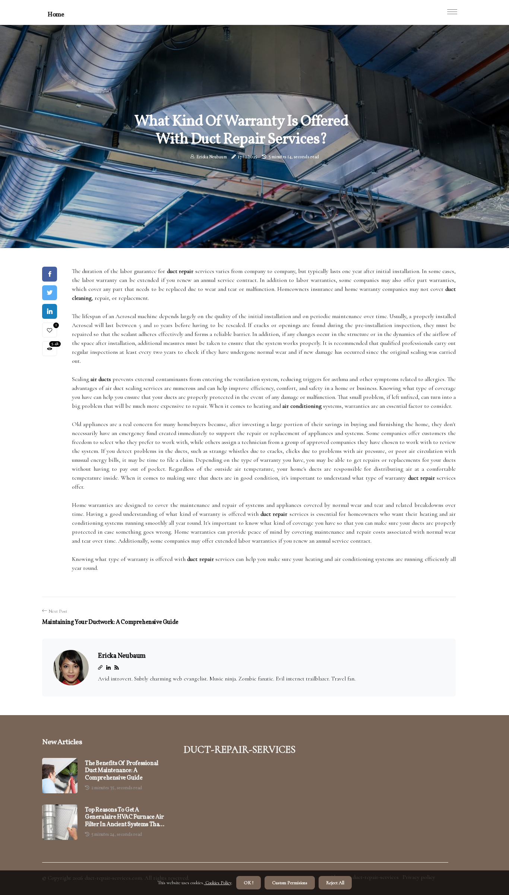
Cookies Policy (217, 883)
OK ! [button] (248, 883)
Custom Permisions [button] (289, 883)
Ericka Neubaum (211, 157)
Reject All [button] (335, 883)
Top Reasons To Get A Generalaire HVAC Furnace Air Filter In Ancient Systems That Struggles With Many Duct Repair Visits (124, 817)
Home (56, 14)
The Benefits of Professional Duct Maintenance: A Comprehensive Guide (121, 771)
